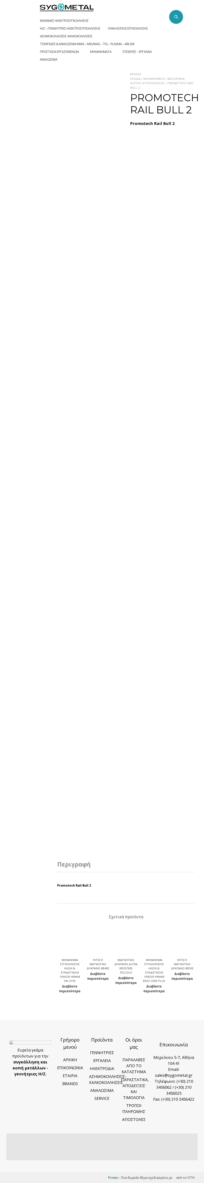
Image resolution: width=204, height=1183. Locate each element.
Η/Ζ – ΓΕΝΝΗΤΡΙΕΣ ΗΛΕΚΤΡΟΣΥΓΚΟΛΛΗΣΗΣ (70, 28)
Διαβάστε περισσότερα (69, 988)
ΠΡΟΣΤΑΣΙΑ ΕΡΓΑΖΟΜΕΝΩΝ (59, 52)
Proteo (113, 1177)
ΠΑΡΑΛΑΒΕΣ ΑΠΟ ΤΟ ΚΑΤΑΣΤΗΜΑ (134, 1065)
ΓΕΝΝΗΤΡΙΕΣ (102, 1052)
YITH (191, 1177)
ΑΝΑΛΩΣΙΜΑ (48, 59)
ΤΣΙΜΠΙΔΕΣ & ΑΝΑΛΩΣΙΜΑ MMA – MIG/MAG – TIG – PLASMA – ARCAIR (87, 44)
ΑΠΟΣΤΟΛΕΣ (134, 1119)
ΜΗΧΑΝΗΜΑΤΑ (100, 52)
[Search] (176, 17)
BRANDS (70, 1083)
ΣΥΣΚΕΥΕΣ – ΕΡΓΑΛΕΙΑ (137, 52)
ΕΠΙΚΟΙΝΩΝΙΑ (70, 1067)
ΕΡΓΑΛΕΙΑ (102, 1060)
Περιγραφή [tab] (74, 864)
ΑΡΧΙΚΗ (70, 1059)
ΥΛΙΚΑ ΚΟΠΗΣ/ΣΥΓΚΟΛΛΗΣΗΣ (128, 28)
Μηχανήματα (154, 79)
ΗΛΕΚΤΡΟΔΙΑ (102, 1068)
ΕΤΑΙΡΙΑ (70, 1075)
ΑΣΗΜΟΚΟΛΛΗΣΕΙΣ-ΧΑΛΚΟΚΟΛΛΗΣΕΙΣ (66, 36)
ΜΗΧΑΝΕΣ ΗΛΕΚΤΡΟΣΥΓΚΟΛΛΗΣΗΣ (64, 20)
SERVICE (101, 1098)
